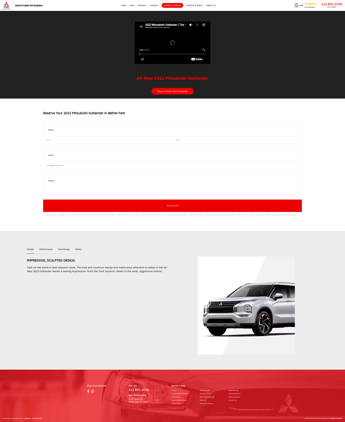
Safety (78, 249)
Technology (64, 249)
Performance (46, 249)
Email (51, 155)
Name (51, 130)
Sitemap (27, 418)
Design (30, 249)
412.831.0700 (331, 4)
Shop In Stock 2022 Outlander (172, 91)
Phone (51, 181)
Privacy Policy (37, 418)
